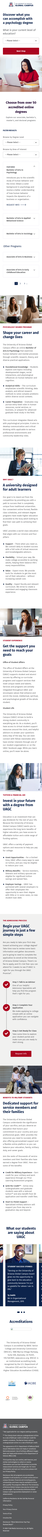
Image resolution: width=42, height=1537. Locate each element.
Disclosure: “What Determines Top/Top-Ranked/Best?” (16, 1523)
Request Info (13, 205)
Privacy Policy (7, 1505)
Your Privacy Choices (10, 1509)
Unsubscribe (7, 1518)
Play (21, 1253)
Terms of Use (7, 1513)
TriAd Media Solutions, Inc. (17, 1528)
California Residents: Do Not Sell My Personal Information (18, 1500)
